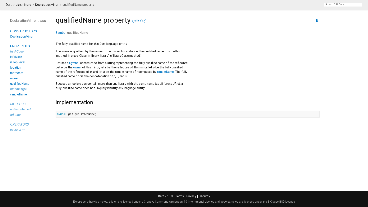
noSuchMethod (20, 109)
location (15, 67)
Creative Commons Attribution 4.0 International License (179, 201)
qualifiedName (19, 83)
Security (204, 196)
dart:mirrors (23, 5)
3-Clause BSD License (281, 201)
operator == (17, 129)
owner (77, 67)
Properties (20, 46)
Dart (9, 5)
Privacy (191, 196)
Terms (179, 196)
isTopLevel (17, 62)
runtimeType (18, 89)
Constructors (23, 31)
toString (15, 115)
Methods (17, 104)
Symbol (61, 32)
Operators (19, 124)
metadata (16, 73)
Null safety (139, 20)
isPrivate (16, 57)
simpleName (165, 72)
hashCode (17, 51)
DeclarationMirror (46, 5)
